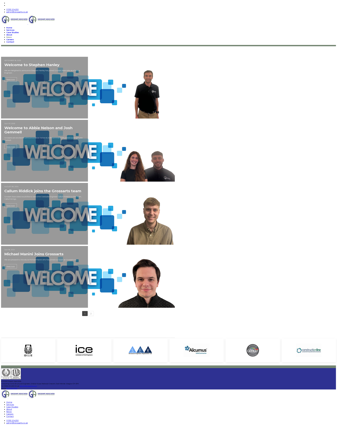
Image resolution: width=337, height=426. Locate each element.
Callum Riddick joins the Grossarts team (42, 191)
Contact (10, 42)
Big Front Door (11, 388)
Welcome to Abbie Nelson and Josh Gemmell (38, 130)
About (9, 35)
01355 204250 (12, 9)
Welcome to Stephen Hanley (32, 65)
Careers (10, 39)
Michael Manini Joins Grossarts (33, 254)
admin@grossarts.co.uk (17, 12)
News (9, 37)
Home (9, 28)
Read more (10, 79)
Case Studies (12, 32)
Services (10, 30)
